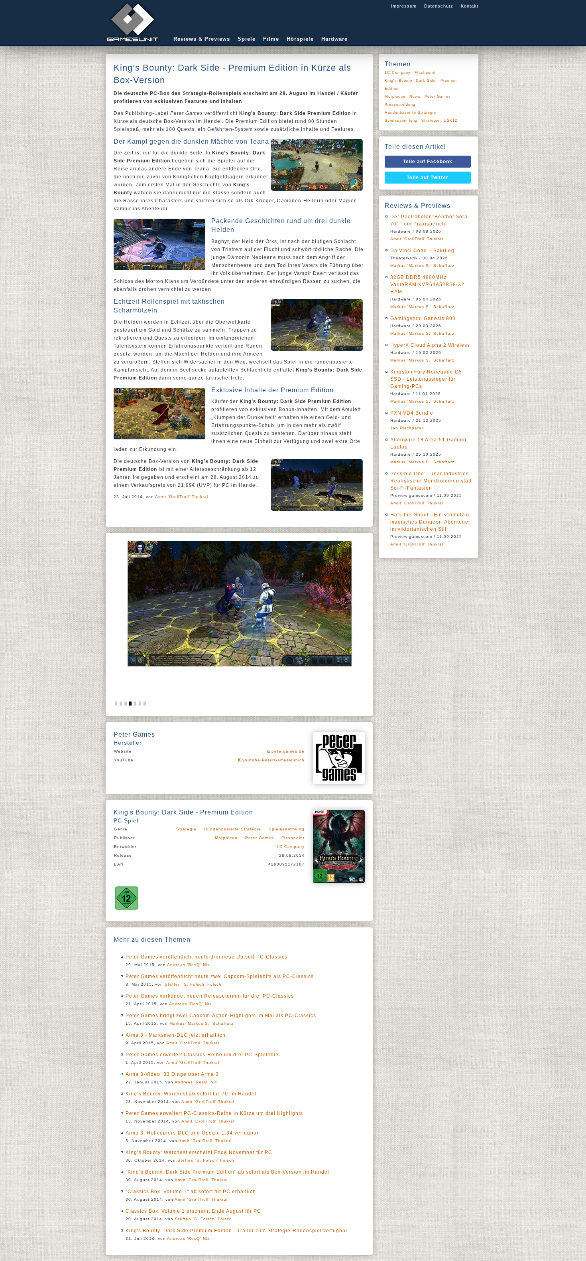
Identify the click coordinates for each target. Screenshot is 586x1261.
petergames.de (288, 751)
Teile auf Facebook (427, 161)
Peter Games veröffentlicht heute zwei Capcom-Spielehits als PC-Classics (220, 976)
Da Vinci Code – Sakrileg (422, 250)
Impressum (404, 6)
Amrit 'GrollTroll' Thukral (181, 496)
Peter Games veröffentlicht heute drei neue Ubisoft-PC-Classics (206, 957)
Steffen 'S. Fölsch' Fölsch (193, 984)
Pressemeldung (400, 105)
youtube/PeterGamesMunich (273, 760)
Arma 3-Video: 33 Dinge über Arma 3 (172, 1074)
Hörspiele (300, 39)
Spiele (247, 39)
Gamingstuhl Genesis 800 (423, 318)
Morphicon (226, 838)
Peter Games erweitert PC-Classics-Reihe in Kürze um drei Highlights (214, 1113)
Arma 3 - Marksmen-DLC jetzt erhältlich (176, 1035)
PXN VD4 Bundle (411, 413)
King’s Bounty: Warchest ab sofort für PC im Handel (191, 1094)
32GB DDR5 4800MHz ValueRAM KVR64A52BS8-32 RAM (427, 284)
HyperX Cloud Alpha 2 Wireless (430, 345)
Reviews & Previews (201, 39)
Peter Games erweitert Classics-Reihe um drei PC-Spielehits (203, 1054)
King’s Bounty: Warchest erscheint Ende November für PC (199, 1152)
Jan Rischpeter (406, 428)
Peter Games (259, 838)
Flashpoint (293, 838)
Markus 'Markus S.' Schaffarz (201, 1023)
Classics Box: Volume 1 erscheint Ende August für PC (193, 1211)
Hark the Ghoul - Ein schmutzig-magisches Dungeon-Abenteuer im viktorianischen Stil (430, 522)
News (415, 97)
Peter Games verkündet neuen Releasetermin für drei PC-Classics (210, 996)
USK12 (450, 121)
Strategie (186, 829)
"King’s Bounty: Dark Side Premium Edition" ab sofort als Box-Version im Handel (227, 1172)
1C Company (291, 846)
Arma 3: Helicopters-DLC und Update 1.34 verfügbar (192, 1133)
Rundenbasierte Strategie (232, 829)
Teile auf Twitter (427, 177)
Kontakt (469, 6)
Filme (271, 39)
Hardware (334, 39)
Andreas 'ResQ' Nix (188, 965)
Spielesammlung (287, 829)
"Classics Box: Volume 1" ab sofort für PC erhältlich (191, 1191)
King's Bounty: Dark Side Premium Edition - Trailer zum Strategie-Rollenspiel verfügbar (237, 1230)
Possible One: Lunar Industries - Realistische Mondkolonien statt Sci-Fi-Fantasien (431, 481)
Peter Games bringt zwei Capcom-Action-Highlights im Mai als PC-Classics (221, 1015)
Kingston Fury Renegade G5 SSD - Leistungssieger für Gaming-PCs (426, 379)
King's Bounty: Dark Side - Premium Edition (421, 85)
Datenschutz (438, 6)
